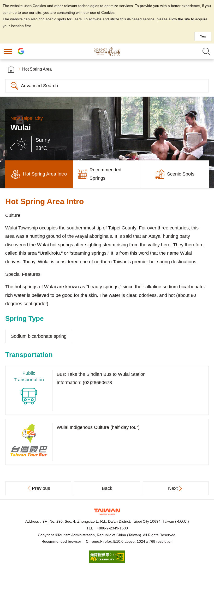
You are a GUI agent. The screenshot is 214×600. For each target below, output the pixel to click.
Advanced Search (39, 85)
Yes (203, 36)
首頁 (11, 69)
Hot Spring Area (37, 69)
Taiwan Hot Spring (107, 51)
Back (107, 488)
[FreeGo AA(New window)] (107, 562)
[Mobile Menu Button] (8, 51)
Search (206, 51)
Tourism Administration (107, 512)
